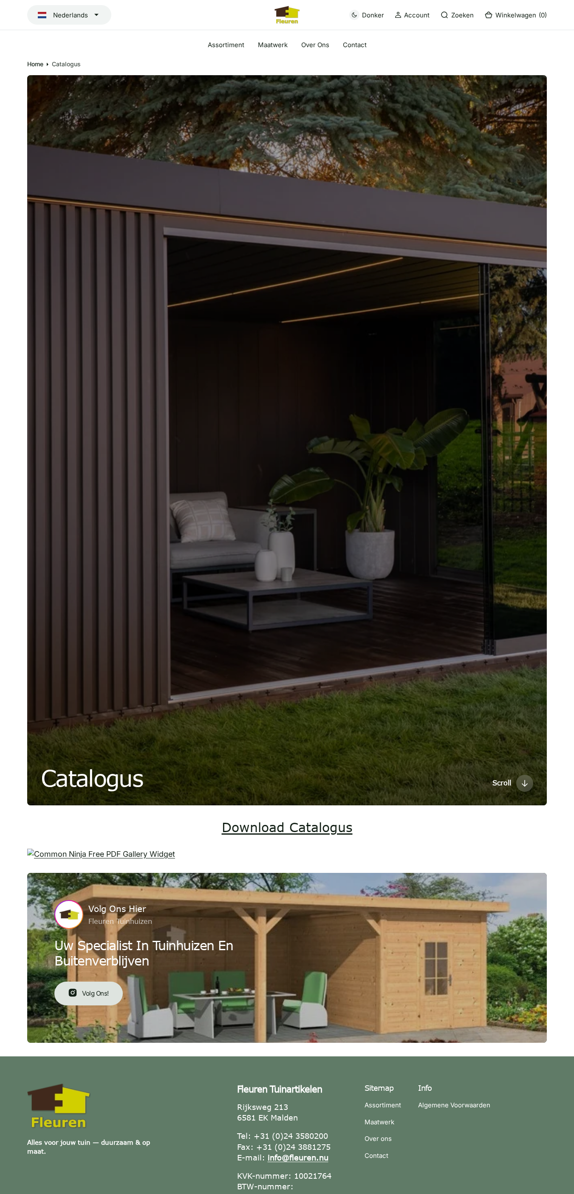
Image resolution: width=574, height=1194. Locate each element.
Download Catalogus (287, 827)
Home (35, 64)
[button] (412, 15)
